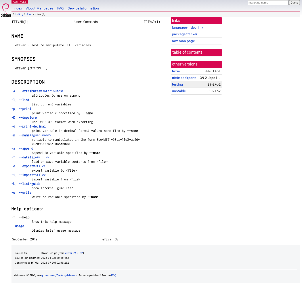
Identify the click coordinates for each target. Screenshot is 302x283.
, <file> (30, 157)
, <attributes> (37, 91)
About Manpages (39, 8)
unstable (179, 91)
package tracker (184, 34)
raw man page (183, 41)
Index (17, 8)
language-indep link (187, 27)
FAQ (60, 8)
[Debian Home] (5, 9)
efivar (29, 14)
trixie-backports (184, 78)
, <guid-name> (31, 135)
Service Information (83, 8)
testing (19, 14)
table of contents (187, 52)
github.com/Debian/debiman (59, 275)
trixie (176, 71)
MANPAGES (20, 1)
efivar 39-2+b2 (74, 253)
